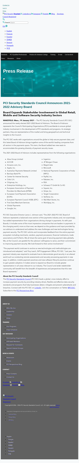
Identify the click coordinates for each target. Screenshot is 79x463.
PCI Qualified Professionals (18, 54)
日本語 (9, 40)
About (18, 58)
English (9, 31)
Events (60, 54)
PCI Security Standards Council (19, 279)
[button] (28, 14)
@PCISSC (71, 288)
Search (7, 22)
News (3, 58)
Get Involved (69, 54)
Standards (4, 54)
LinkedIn (38, 288)
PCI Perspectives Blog (25, 291)
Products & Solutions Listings (38, 54)
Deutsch (9, 43)
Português (10, 45)
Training (52, 54)
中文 (8, 48)
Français (9, 34)
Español (9, 37)
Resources (11, 58)
